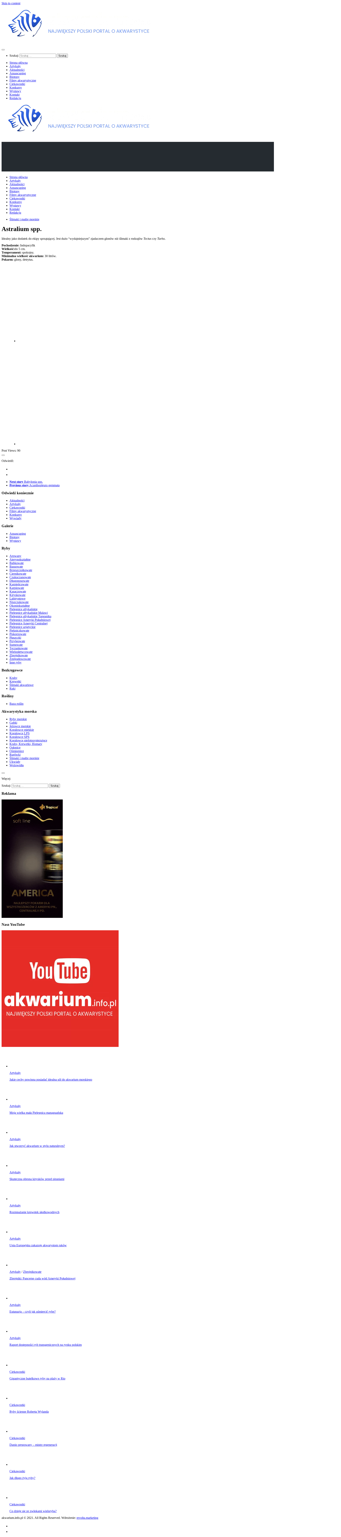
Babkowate (16, 563)
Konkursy (15, 87)
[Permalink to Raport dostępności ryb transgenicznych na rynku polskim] (17, 1331)
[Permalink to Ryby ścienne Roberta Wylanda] (17, 1398)
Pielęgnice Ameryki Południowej (30, 620)
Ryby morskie (18, 719)
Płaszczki (15, 637)
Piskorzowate (17, 634)
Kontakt (14, 94)
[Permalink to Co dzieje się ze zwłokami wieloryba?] (17, 1497)
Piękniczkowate (19, 630)
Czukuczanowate (20, 577)
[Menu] (3, 49)
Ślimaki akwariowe (21, 685)
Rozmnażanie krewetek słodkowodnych (34, 1212)
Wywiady (15, 518)
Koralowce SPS (19, 737)
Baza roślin (16, 703)
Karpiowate (16, 588)
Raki (12, 688)
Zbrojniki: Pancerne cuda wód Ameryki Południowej (42, 1278)
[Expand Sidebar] (3, 455)
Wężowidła (16, 765)
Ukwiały (14, 761)
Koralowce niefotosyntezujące (28, 740)
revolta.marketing (87, 1517)
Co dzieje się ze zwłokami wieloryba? (33, 1511)
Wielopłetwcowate (21, 651)
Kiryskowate (17, 595)
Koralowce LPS (19, 733)
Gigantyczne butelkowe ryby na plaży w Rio (37, 1378)
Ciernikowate (17, 573)
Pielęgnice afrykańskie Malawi (28, 612)
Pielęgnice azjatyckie (22, 627)
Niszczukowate (19, 602)
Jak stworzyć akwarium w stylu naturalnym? (37, 1146)
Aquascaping (17, 73)
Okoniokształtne (19, 605)
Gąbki (13, 722)
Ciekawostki (17, 84)
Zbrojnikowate (18, 655)
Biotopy (14, 77)
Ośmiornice (16, 751)
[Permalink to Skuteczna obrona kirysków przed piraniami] (17, 1165)
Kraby (13, 678)
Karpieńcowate (18, 584)
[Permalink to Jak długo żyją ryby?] (17, 1464)
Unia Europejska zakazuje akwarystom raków (38, 1245)
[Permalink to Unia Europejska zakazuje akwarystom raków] (17, 1232)
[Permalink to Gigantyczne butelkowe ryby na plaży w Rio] (17, 1365)
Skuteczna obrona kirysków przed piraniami (36, 1179)
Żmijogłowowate (20, 659)
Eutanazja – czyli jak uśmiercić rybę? (32, 1311)
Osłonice (15, 747)
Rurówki (15, 754)
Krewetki (15, 681)
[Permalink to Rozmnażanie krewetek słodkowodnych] (17, 1198)
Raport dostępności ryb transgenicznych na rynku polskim (45, 1344)
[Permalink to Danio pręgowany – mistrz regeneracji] (17, 1431)
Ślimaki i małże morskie (24, 219)
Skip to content (11, 3)
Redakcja (15, 98)
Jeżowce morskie (20, 726)
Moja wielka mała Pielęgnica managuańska (36, 1112)
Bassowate (16, 566)
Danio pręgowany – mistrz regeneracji (33, 1444)
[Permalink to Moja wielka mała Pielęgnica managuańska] (17, 1099)
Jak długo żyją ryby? (22, 1478)
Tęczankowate (18, 648)
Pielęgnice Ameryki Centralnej (28, 623)
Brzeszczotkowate (20, 570)
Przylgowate (17, 641)
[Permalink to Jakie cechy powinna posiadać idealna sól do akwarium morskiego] (17, 1066)
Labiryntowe (17, 598)
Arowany (15, 556)
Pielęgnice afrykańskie (23, 609)
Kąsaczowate (17, 591)
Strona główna (18, 62)
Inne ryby (15, 662)
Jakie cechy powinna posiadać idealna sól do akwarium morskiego (50, 1079)
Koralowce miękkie (21, 729)
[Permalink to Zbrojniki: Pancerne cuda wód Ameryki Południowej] (17, 1265)
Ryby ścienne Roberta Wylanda (29, 1411)
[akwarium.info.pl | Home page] (80, 42)
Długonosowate (19, 580)
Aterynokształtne (20, 559)
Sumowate (16, 644)
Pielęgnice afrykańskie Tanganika (30, 616)
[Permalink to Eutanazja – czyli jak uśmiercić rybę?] (17, 1298)
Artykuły (15, 66)
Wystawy (15, 91)
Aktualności (16, 69)
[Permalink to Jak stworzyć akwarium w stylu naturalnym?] (17, 1132)
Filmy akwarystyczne (22, 80)
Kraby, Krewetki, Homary (25, 744)
